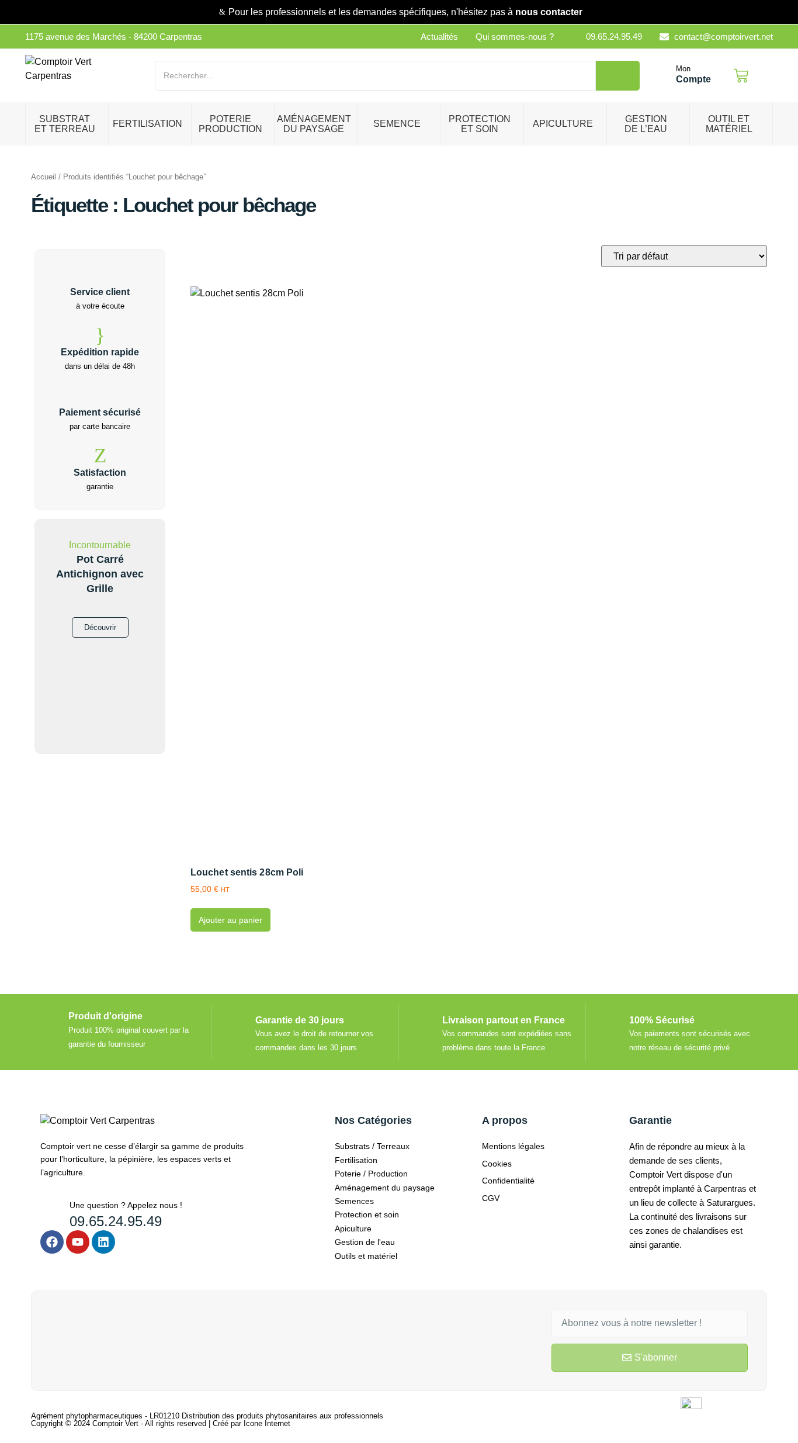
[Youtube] (77, 1242)
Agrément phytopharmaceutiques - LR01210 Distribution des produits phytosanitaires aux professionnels (207, 1415)
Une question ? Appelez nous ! (126, 1205)
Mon (683, 68)
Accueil (43, 176)
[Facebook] (52, 1242)
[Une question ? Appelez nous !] (50, 1209)
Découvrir (100, 627)
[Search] (618, 76)
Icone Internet (267, 1423)
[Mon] (663, 76)
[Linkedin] (103, 1242)
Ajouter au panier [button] (230, 920)
